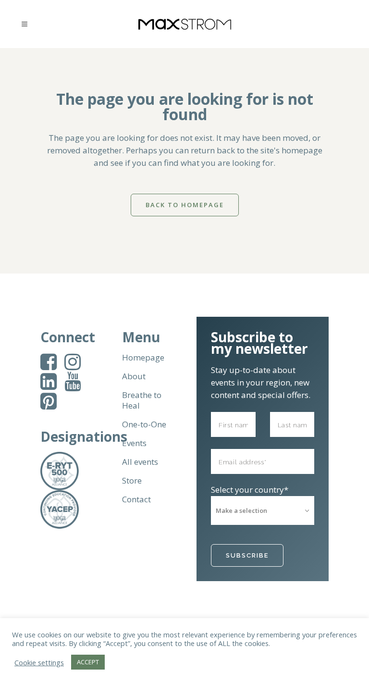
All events (140, 462)
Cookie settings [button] (39, 662)
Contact (136, 499)
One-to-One (144, 424)
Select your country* (249, 489)
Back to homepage (185, 204)
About (134, 376)
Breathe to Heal (141, 400)
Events (134, 443)
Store (132, 480)
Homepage (143, 357)
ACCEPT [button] (88, 662)
